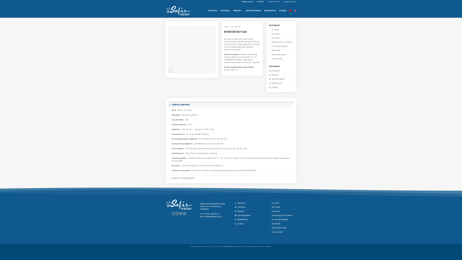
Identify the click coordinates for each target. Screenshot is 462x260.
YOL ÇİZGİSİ (235, 27)
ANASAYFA (213, 11)
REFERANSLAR (270, 11)
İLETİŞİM (282, 11)
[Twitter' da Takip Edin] (260, 1)
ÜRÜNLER (237, 11)
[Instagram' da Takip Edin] (259, 1)
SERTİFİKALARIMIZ (253, 11)
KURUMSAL (225, 11)
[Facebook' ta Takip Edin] (256, 1)
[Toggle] (170, 104)
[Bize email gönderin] (262, 1)
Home (226, 27)
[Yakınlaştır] (171, 71)
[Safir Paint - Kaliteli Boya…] (178, 11)
